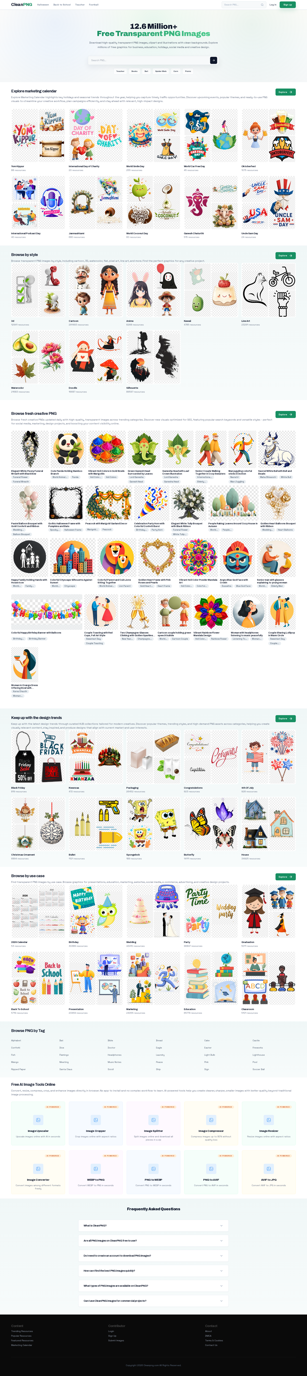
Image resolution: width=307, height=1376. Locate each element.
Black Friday (18, 788)
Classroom (247, 1009)
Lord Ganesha (137, 477)
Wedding (131, 942)
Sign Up (112, 1335)
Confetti (15, 1047)
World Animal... (60, 477)
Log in (273, 4)
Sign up (287, 4)
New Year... (127, 638)
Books (134, 71)
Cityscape (69, 586)
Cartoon (73, 321)
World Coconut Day (137, 233)
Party (187, 942)
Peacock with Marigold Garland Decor (106, 523)
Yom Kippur (17, 166)
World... (214, 529)
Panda (75, 477)
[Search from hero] (213, 60)
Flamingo (64, 1054)
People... (227, 529)
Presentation (76, 1009)
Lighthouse (259, 1054)
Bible (110, 1040)
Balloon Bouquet (21, 534)
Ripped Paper (18, 1069)
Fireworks (258, 1047)
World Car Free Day (194, 166)
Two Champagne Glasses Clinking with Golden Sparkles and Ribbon (136, 635)
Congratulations (193, 788)
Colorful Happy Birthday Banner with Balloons (36, 633)
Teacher (80, 4)
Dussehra (226, 586)
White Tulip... (179, 534)
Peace (159, 1062)
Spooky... (55, 529)
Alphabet (16, 1040)
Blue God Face (243, 586)
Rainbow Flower (219, 638)
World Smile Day (135, 166)
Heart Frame (164, 586)
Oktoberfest (248, 166)
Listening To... (240, 638)
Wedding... (18, 529)
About (208, 1331)
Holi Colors (111, 477)
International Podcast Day (25, 233)
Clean (21, 4)
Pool (255, 1062)
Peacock (107, 529)
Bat (146, 71)
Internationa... (204, 477)
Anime (129, 321)
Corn (175, 71)
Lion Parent (125, 586)
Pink (206, 1062)
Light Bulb (209, 1054)
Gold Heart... (146, 586)
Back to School (62, 4)
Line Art (245, 321)
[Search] (262, 4)
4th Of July (247, 788)
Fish (13, 1054)
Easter (208, 1047)
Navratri (234, 477)
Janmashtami (76, 233)
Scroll (111, 1069)
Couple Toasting (94, 643)
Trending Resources (22, 1331)
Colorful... (202, 586)
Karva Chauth (20, 691)
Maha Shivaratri (268, 477)
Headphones (115, 1054)
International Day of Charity (84, 166)
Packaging (132, 788)
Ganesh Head (136, 481)
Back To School (20, 1009)
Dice (61, 1047)
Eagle (159, 1047)
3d (12, 321)
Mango (15, 1062)
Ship (158, 1069)
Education (189, 1009)
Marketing (132, 1009)
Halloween (43, 4)
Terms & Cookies (214, 1340)
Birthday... (141, 529)
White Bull (286, 477)
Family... (30, 586)
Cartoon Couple (180, 638)
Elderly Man (277, 586)
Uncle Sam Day (249, 233)
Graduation (247, 942)
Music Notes (114, 1062)
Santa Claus (65, 1069)
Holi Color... (95, 477)
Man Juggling (237, 481)
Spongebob (133, 854)
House (245, 854)
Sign (206, 1069)
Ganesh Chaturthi (194, 233)
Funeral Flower (20, 477)
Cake (207, 1040)
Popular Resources (21, 1335)
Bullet (72, 854)
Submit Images (116, 1340)
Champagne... (145, 638)
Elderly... (201, 481)
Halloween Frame (72, 529)
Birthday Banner (37, 638)
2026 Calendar (19, 942)
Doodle (73, 388)
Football (93, 4)
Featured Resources (22, 1340)
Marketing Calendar (21, 1345)
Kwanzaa (74, 788)
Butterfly (189, 854)
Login (111, 1331)
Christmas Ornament (23, 854)
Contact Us (211, 1345)
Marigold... (92, 529)
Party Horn (157, 529)
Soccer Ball (259, 1069)
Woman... (256, 638)
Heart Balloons (285, 529)
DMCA (208, 1335)
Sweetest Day (93, 638)
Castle (256, 1040)
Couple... (274, 643)
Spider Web (160, 71)
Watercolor (17, 388)
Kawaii (187, 321)
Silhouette (132, 388)
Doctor (111, 1047)
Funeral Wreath (21, 481)
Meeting (64, 1062)
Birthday (73, 942)
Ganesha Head (171, 481)
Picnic (188, 71)
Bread (159, 1040)
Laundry (160, 1054)
